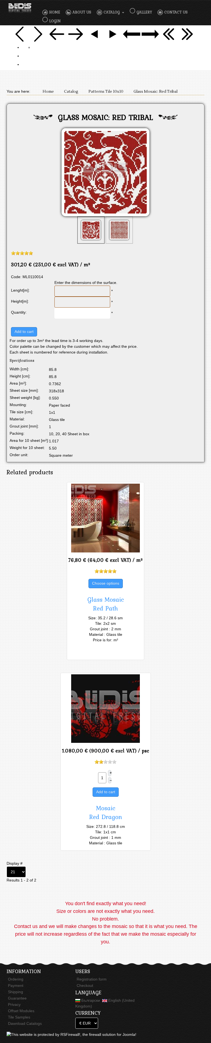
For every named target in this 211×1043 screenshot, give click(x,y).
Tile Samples (19, 1017)
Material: (17, 419)
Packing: (17, 433)
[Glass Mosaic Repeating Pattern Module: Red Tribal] (105, 173)
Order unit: (19, 455)
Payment (15, 985)
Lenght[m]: (20, 290)
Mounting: (18, 405)
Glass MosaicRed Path (105, 604)
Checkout (85, 985)
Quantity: (19, 312)
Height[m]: (20, 301)
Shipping (15, 992)
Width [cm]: (19, 369)
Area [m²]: (18, 383)
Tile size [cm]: (21, 412)
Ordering (15, 979)
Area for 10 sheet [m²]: (29, 440)
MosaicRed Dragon (105, 812)
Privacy (14, 1004)
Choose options (105, 583)
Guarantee (17, 998)
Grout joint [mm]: (24, 426)
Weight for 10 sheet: (27, 447)
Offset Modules (21, 1011)
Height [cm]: (20, 376)
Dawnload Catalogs (25, 1023)
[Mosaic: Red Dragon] (105, 708)
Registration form (92, 979)
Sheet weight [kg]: (25, 397)
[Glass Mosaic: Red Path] (105, 518)
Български (90, 1000)
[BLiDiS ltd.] (20, 7)
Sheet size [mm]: (24, 390)
